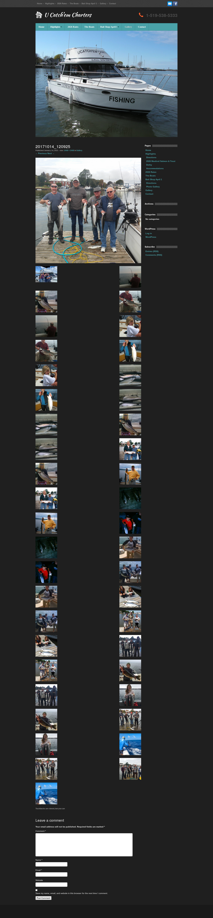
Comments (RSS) (153, 255)
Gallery (103, 3)
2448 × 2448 (69, 150)
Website (39, 880)
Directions (151, 157)
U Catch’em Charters (67, 15)
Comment (41, 831)
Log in (148, 233)
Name (39, 860)
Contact (112, 3)
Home (39, 3)
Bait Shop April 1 (89, 3)
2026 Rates (62, 3)
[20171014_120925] (88, 210)
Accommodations (155, 168)
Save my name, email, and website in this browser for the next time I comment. (72, 893)
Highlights (49, 3)
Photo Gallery (153, 186)
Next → (50, 153)
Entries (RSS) (152, 251)
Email (39, 870)
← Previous (41, 153)
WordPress (150, 237)
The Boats (74, 3)
